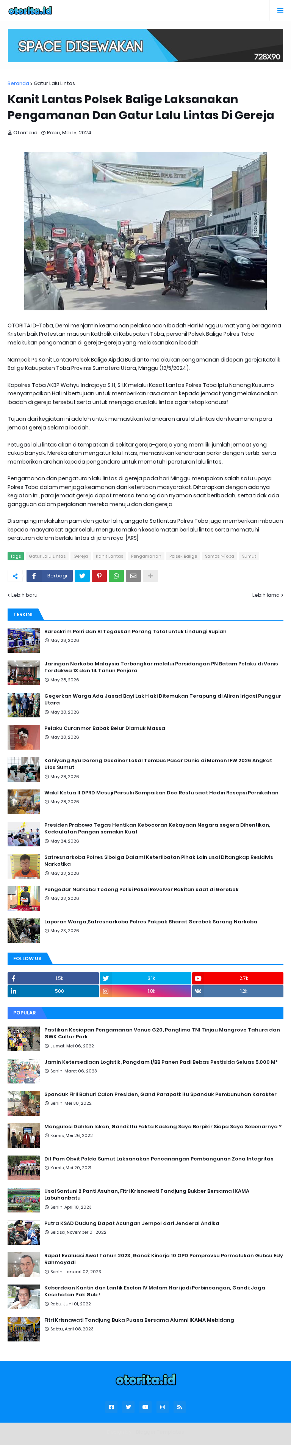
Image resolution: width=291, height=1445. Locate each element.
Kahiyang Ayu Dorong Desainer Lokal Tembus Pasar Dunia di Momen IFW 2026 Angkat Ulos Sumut (158, 764)
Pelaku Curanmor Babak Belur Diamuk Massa (104, 728)
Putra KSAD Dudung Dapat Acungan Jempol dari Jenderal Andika (131, 1223)
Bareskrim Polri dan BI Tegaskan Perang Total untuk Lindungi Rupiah (135, 631)
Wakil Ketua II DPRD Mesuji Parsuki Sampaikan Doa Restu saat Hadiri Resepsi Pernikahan (161, 792)
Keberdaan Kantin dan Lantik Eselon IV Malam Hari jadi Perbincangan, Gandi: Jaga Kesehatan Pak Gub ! (154, 1291)
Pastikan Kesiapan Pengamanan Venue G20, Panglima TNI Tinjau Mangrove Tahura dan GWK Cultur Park (162, 1033)
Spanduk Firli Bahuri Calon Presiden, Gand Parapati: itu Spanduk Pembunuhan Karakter (160, 1094)
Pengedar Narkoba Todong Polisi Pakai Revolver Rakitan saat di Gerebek (141, 889)
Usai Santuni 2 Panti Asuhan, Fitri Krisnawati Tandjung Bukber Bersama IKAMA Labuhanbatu (146, 1194)
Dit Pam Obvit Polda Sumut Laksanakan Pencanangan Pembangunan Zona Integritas (159, 1159)
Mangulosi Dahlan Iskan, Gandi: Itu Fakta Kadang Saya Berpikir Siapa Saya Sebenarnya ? (163, 1126)
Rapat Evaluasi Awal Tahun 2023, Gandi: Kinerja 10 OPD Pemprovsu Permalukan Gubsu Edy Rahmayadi (163, 1259)
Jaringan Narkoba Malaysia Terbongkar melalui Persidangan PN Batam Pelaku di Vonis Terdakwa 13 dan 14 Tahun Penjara (161, 667)
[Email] (133, 576)
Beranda (18, 83)
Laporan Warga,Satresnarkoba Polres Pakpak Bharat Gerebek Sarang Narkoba (150, 921)
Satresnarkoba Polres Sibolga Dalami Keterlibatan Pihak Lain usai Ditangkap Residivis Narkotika (158, 861)
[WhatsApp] (116, 576)
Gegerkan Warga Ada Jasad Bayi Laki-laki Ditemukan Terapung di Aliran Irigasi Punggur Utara (162, 699)
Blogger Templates (160, 1432)
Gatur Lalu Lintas (54, 83)
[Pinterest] (99, 576)
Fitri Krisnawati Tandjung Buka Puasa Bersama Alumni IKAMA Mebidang (139, 1320)
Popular (24, 1012)
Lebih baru (24, 595)
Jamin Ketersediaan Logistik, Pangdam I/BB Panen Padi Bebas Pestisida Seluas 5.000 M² (160, 1062)
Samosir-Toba (219, 556)
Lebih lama (266, 595)
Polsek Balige (183, 556)
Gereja (81, 556)
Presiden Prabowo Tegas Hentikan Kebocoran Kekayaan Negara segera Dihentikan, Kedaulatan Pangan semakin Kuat (157, 828)
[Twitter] (82, 576)
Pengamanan (146, 556)
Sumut (249, 556)
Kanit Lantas (109, 556)
